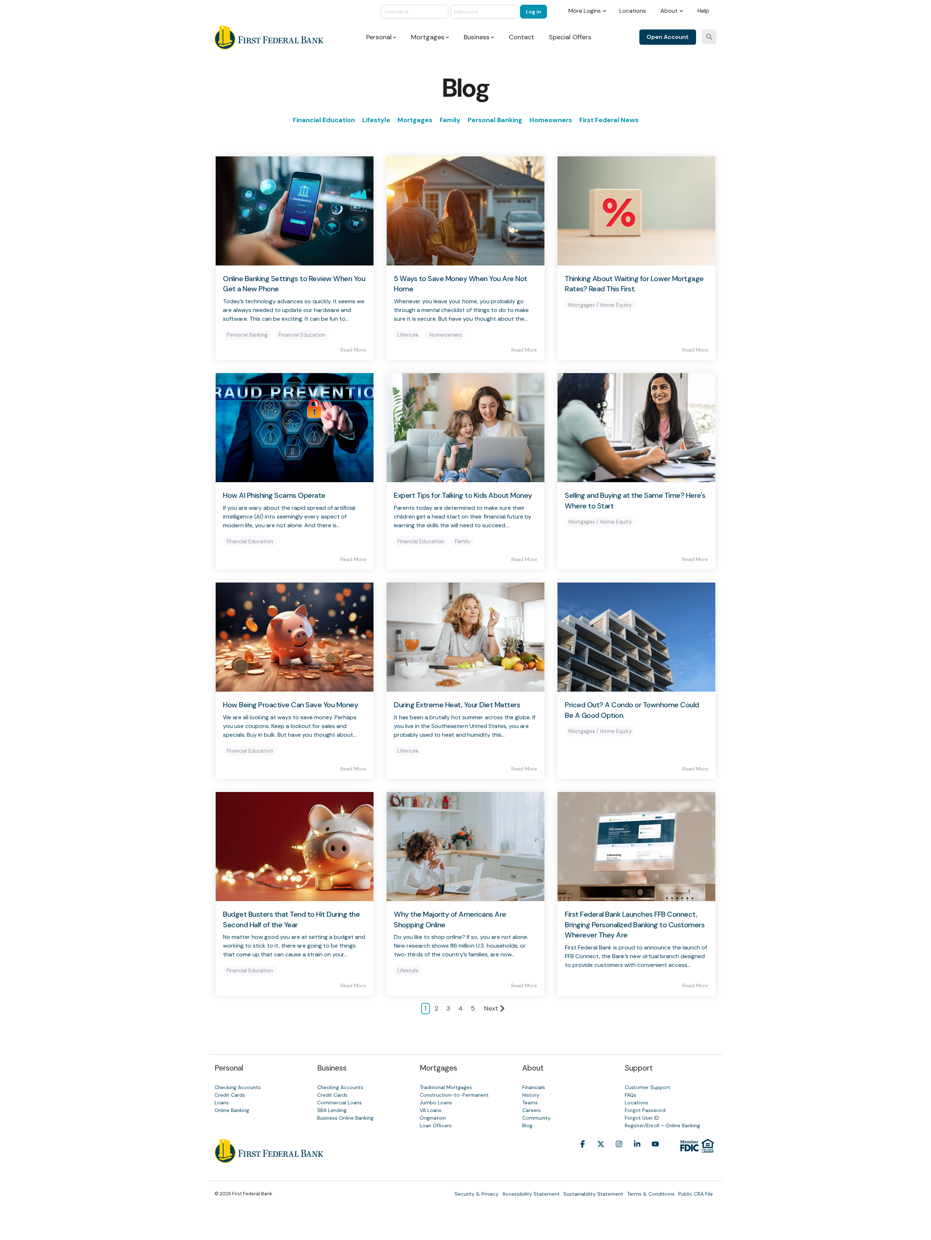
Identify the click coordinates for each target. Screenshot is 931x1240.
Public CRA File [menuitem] (695, 1194)
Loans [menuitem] (222, 1102)
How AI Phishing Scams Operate (274, 495)
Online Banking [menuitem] (232, 1110)
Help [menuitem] (703, 11)
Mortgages (414, 120)
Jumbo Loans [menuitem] (436, 1102)
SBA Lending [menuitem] (332, 1110)
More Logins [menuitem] (584, 11)
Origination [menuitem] (433, 1118)
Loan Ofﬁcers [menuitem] (436, 1125)
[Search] (709, 36)
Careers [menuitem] (531, 1110)
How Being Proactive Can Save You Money (290, 704)
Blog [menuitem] (527, 1125)
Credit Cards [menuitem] (230, 1095)
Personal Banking (495, 120)
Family (450, 120)
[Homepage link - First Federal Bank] (269, 1159)
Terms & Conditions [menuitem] (651, 1194)
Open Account (668, 37)
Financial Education (324, 120)
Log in (533, 11)
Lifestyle (376, 120)
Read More (353, 350)
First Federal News (609, 120)
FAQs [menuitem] (630, 1095)
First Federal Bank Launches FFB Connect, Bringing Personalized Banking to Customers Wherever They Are (634, 924)
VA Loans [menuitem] (430, 1110)
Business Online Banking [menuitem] (345, 1118)
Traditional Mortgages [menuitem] (446, 1087)
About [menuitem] (669, 11)
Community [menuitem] (536, 1118)
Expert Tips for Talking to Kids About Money (463, 495)
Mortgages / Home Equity (600, 305)
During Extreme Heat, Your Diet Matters (457, 704)
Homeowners (551, 120)
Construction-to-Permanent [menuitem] (454, 1095)
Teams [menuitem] (530, 1102)
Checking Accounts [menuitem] (238, 1087)
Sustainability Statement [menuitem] (593, 1194)
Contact (521, 37)
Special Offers (570, 37)
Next (491, 1008)
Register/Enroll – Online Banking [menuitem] (662, 1125)
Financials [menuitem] (533, 1087)
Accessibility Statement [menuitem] (531, 1194)
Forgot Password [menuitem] (645, 1110)
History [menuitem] (530, 1095)
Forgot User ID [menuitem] (642, 1118)
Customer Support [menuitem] (647, 1087)
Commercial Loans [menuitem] (339, 1102)
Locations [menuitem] (632, 11)
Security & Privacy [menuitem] (477, 1194)
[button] (582, 1155)
